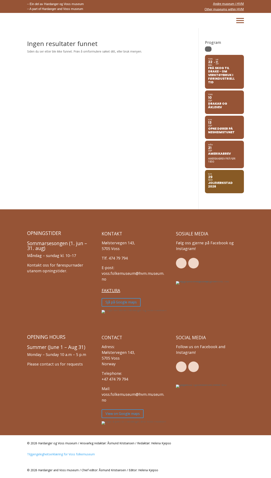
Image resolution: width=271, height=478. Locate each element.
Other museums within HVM (224, 9)
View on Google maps (122, 413)
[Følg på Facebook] (181, 263)
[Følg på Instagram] (193, 263)
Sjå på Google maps (121, 302)
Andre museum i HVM (228, 4)
